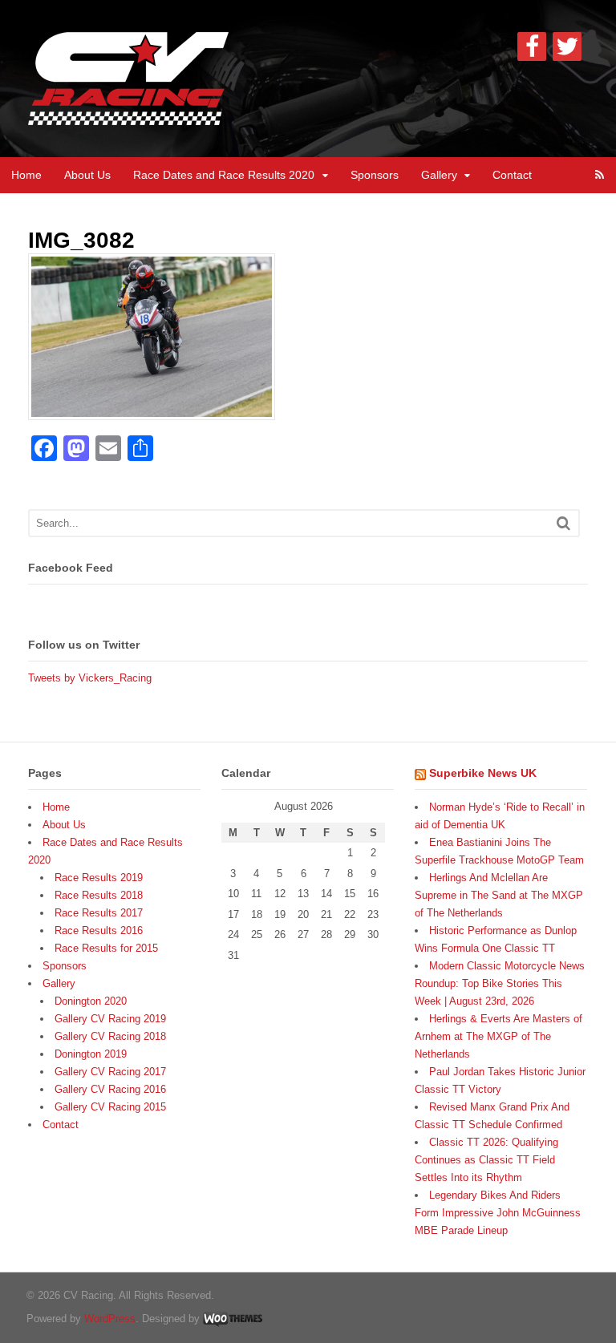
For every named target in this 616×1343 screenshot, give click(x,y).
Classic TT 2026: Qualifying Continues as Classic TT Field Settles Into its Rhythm (486, 1159)
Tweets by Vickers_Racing (90, 678)
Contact (512, 174)
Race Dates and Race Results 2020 (223, 174)
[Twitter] (567, 46)
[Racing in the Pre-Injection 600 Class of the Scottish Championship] (128, 116)
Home (26, 174)
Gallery (439, 174)
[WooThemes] (232, 1319)
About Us (87, 174)
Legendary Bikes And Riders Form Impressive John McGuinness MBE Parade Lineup (498, 1212)
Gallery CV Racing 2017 (110, 1072)
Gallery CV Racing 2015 (110, 1107)
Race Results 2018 (99, 895)
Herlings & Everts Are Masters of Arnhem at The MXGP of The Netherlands (498, 1036)
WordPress (110, 1319)
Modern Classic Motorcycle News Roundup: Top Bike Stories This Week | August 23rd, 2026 (500, 983)
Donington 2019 (91, 1054)
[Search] (563, 523)
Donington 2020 (91, 1001)
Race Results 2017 (99, 913)
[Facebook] (531, 46)
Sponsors (375, 174)
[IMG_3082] (151, 410)
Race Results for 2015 (106, 948)
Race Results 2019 (99, 878)
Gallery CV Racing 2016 (110, 1089)
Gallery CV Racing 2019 (110, 1019)
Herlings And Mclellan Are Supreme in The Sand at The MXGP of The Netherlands (499, 895)
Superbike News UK (483, 773)
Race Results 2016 (99, 930)
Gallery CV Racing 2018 (110, 1036)
